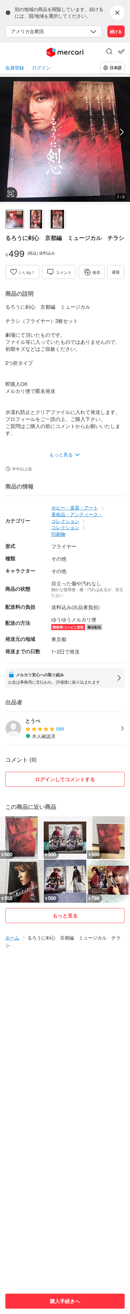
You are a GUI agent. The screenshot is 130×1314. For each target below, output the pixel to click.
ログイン (41, 67)
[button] (109, 52)
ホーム (12, 937)
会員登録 (14, 67)
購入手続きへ (65, 1301)
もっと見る (65, 915)
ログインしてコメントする (65, 779)
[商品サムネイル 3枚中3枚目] (57, 219)
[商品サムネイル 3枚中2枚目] (36, 219)
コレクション (65, 527)
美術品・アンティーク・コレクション (77, 517)
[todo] (121, 51)
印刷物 (58, 534)
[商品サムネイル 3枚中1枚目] (14, 219)
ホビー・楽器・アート (74, 507)
